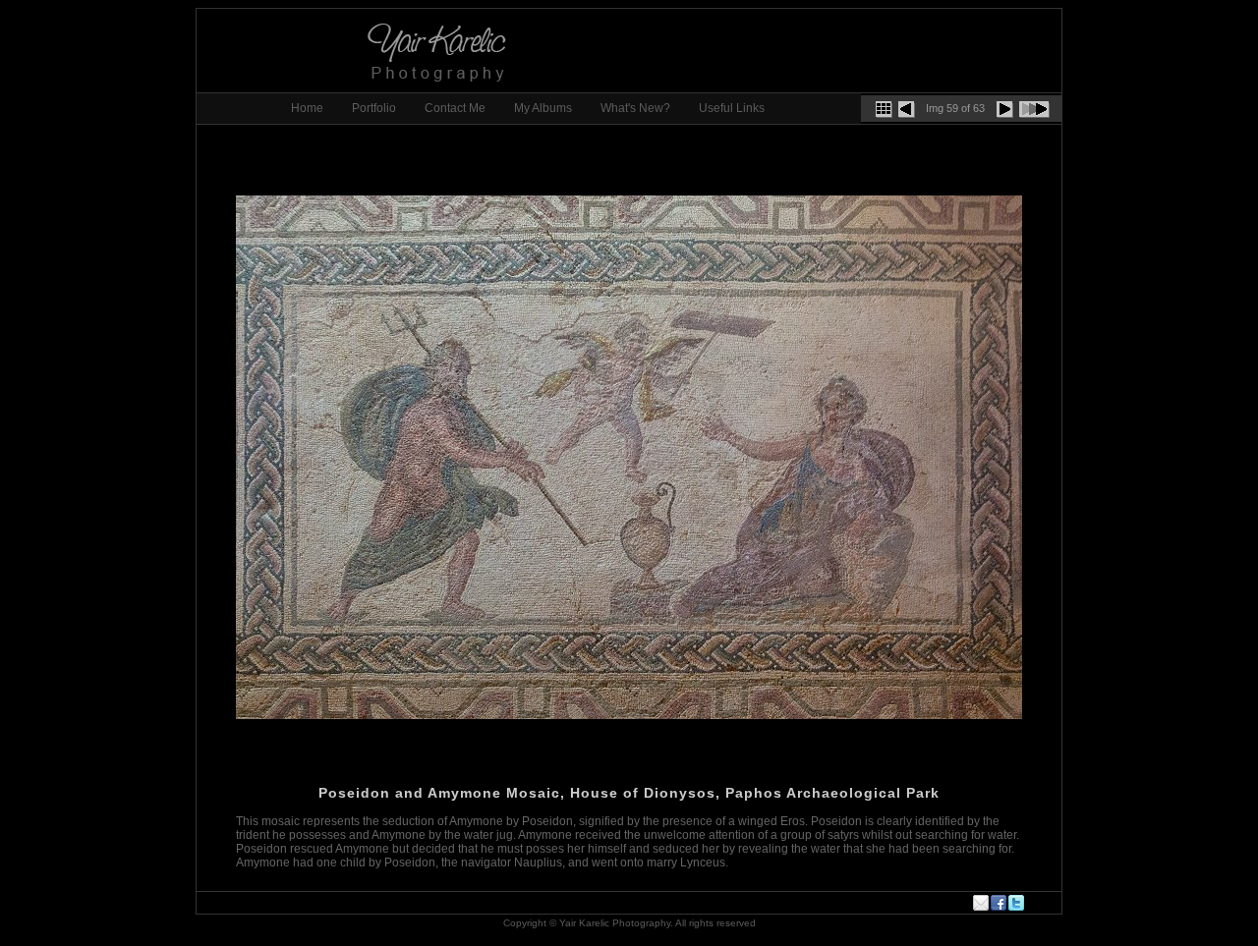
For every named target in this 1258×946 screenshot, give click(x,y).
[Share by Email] (982, 903)
